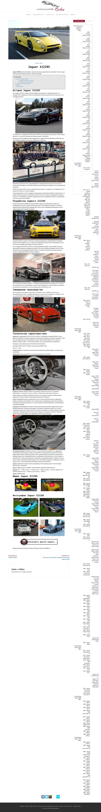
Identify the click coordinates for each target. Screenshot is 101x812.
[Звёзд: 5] (37, 548)
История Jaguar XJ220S (22, 79)
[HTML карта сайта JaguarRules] (58, 796)
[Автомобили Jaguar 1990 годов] (39, 541)
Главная (28, 14)
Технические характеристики (24, 83)
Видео (18, 85)
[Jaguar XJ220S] (39, 39)
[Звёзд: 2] (21, 548)
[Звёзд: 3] (26, 548)
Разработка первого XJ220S (26, 80)
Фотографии (20, 86)
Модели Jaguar (39, 63)
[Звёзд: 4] (31, 548)
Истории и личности (62, 14)
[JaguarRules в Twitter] (46, 796)
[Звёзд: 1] (15, 548)
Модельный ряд (38, 14)
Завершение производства (26, 82)
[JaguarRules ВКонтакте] (43, 796)
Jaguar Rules (50, 14)
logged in (20, 571)
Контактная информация (50, 808)
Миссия (73, 14)
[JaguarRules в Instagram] (50, 796)
